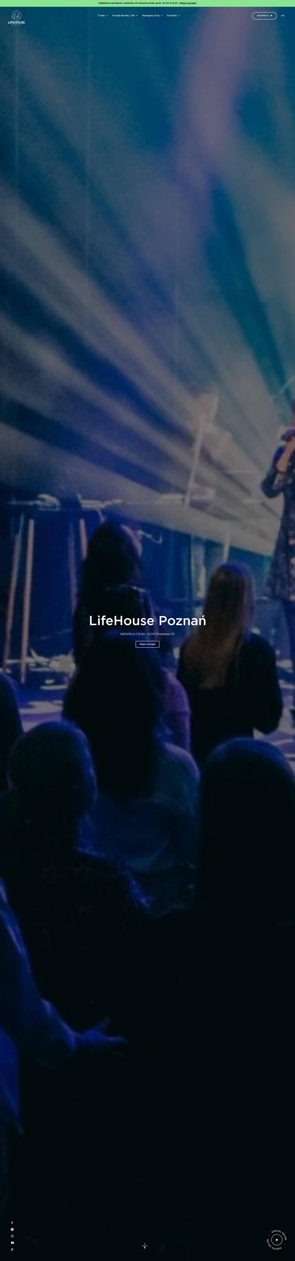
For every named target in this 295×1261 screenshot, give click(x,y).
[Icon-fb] (12, 1223)
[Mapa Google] (187, 3)
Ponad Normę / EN (123, 15)
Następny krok (151, 15)
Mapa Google (147, 644)
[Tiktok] (12, 1249)
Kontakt (172, 15)
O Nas (101, 15)
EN (282, 16)
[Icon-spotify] (12, 1229)
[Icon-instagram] (12, 1236)
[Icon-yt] (12, 1243)
